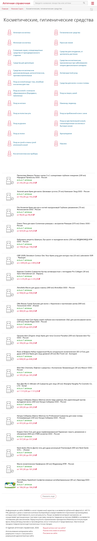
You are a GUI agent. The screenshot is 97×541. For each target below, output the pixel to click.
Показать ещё (48, 496)
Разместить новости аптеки (54, 530)
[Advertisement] (31, 168)
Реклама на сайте (50, 533)
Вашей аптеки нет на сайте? (54, 528)
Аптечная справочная (16, 3)
